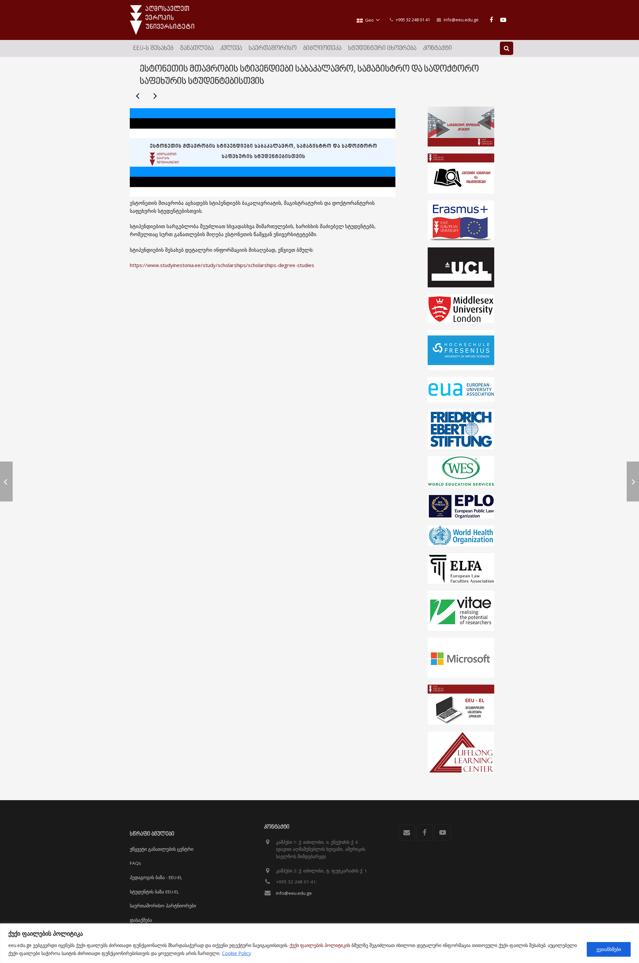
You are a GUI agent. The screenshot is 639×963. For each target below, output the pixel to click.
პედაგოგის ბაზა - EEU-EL (156, 877)
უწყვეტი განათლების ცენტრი (161, 849)
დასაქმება (141, 920)
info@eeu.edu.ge (461, 20)
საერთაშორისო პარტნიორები (163, 906)
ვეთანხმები (608, 949)
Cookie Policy (236, 953)
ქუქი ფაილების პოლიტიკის (320, 945)
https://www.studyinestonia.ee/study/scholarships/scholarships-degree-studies (222, 265)
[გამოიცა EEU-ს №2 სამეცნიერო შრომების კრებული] (154, 95)
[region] (319, 943)
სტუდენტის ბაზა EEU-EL (154, 892)
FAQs (135, 863)
